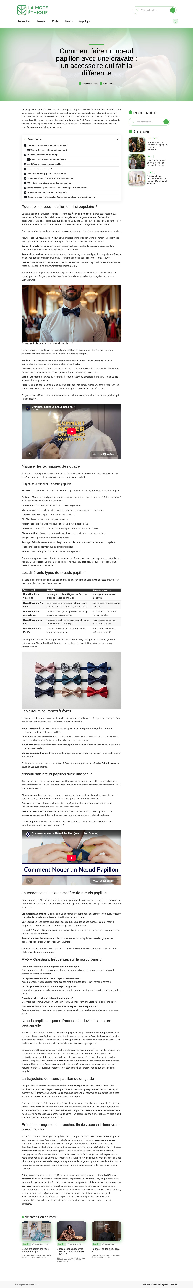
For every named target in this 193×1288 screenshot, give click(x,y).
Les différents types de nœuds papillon (44, 164)
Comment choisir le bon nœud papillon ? (48, 150)
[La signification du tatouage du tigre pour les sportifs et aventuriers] (137, 144)
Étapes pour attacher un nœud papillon (48, 159)
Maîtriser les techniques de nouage (42, 155)
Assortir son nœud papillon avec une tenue (46, 173)
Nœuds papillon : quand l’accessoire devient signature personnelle (57, 188)
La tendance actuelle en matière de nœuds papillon (50, 178)
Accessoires (109, 83)
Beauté (151, 172)
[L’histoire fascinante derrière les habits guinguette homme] (137, 161)
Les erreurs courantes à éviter (40, 169)
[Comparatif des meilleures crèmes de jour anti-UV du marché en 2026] (137, 178)
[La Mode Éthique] (32, 10)
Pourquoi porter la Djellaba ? (106, 1250)
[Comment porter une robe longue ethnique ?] (36, 1231)
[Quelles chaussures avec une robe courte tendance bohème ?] (72, 1231)
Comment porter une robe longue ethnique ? (35, 1250)
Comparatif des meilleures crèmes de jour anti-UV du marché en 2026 (158, 180)
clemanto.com (61, 1060)
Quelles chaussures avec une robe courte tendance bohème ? (70, 1252)
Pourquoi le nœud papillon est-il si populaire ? (48, 145)
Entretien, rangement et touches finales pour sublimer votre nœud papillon (61, 197)
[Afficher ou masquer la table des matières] (80, 139)
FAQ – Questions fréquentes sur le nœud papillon (49, 183)
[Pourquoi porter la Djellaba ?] (106, 1231)
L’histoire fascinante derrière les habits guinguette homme (156, 162)
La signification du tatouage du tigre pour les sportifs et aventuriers (157, 146)
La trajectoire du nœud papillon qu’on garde (47, 192)
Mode (26, 1244)
